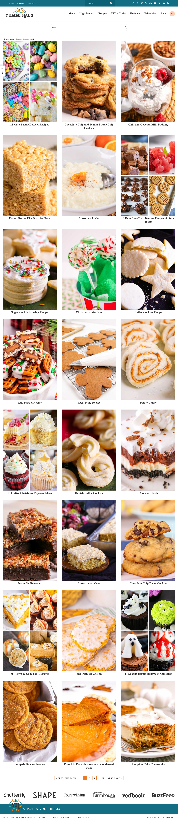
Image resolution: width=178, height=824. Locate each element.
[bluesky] (168, 3)
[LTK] (159, 3)
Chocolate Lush (148, 493)
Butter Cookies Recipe (148, 312)
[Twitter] (146, 3)
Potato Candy (148, 402)
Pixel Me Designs (165, 818)
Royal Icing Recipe (89, 402)
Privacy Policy (82, 818)
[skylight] (164, 3)
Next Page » (115, 778)
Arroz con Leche (89, 218)
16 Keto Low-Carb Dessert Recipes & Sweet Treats (148, 220)
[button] (2, 71)
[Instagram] (142, 3)
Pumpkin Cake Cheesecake (148, 764)
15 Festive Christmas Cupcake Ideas (29, 493)
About (11, 3)
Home (6, 39)
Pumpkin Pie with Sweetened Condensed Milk (89, 766)
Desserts (25, 39)
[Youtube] (151, 3)
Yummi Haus (19, 13)
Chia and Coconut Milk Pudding (148, 124)
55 (103, 778)
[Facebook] (133, 3)
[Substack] (155, 3)
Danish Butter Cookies (89, 493)
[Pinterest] (137, 3)
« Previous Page (66, 778)
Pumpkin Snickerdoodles (29, 764)
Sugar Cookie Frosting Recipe (29, 312)
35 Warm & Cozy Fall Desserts (30, 673)
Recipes (12, 39)
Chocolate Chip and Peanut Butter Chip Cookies (89, 126)
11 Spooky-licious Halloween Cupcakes (148, 673)
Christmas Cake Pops (89, 312)
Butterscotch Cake (89, 583)
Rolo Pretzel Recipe (30, 402)
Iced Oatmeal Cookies (89, 673)
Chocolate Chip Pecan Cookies (148, 583)
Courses (18, 39)
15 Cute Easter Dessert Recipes (29, 124)
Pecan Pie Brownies (30, 583)
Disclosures (31, 3)
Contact (20, 3)
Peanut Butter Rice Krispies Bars (29, 218)
